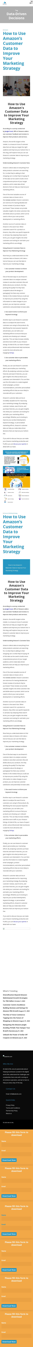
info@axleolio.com (15, 1094)
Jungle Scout (9, 131)
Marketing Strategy (13, 513)
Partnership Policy (12, 1111)
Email (3, 1150)
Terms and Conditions (13, 1108)
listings (11, 353)
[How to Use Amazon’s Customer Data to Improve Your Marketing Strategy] (16, 101)
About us (9, 1113)
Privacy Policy (10, 1105)
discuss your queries (19, 444)
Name (3, 1141)
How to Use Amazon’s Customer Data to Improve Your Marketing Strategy (14, 51)
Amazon (6, 30)
